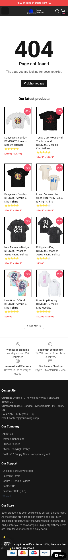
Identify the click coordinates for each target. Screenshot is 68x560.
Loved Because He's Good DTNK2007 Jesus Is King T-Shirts (49, 198)
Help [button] (61, 555)
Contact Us (9, 486)
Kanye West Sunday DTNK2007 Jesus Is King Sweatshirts (15, 141)
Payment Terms (11, 475)
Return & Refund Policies (16, 481)
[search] (57, 11)
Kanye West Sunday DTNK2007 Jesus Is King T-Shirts (15, 198)
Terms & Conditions (13, 438)
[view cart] (63, 11)
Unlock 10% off (7, 544)
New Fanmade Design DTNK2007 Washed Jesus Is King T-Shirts (16, 251)
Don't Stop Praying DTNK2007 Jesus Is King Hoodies (47, 304)
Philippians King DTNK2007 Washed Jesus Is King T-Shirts (48, 251)
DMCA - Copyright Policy (16, 449)
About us (8, 433)
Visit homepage (34, 83)
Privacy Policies (11, 444)
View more (34, 326)
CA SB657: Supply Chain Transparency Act (26, 454)
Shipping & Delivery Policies (18, 470)
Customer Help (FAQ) (14, 491)
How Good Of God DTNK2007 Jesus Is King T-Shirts (15, 304)
